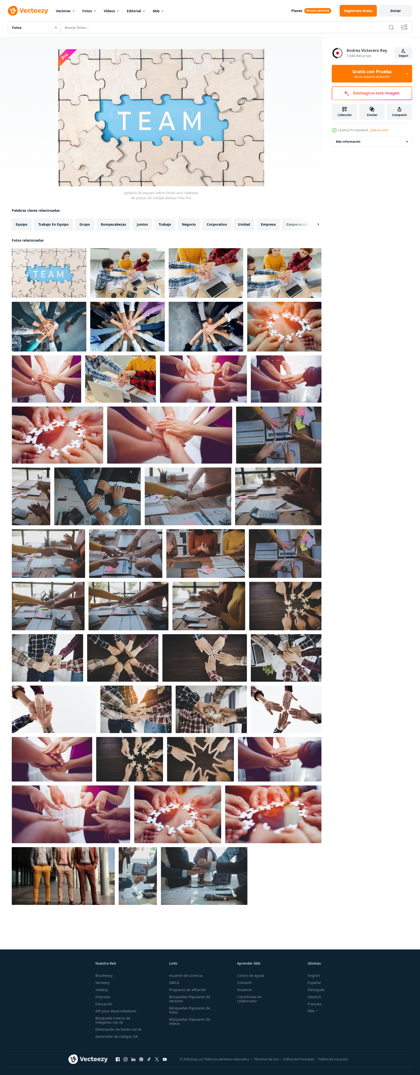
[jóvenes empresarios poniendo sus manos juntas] (285, 606)
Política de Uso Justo (333, 1059)
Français (314, 1004)
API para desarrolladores (115, 1011)
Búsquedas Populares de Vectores (189, 998)
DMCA (174, 982)
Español (314, 982)
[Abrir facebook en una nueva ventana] (118, 1059)
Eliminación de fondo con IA (118, 1029)
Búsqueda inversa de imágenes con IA (112, 1020)
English (314, 975)
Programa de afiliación (187, 989)
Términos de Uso (266, 1059)
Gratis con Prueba (372, 74)
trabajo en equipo (53, 224)
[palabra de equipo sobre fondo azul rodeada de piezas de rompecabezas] (49, 273)
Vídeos (109, 11)
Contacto (244, 982)
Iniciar (395, 10)
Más (156, 11)
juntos (142, 224)
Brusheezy (104, 975)
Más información (348, 142)
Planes (296, 10)
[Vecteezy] (28, 11)
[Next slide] (314, 224)
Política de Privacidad (298, 1059)
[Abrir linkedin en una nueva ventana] (133, 1059)
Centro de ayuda (250, 975)
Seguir (403, 56)
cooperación (297, 224)
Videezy (101, 989)
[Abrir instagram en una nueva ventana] (125, 1059)
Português (316, 989)
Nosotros (244, 989)
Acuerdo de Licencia (185, 975)
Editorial (134, 11)
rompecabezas (113, 224)
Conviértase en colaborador (249, 998)
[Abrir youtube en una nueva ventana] (165, 1059)
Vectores (63, 11)
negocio (189, 224)
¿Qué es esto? (379, 130)
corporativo (217, 224)
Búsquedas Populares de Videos (189, 1021)
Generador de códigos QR (116, 1036)
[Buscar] (391, 27)
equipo (21, 224)
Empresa (102, 996)
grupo (84, 224)
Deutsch (314, 996)
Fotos (87, 11)
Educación (103, 1004)
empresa (268, 224)
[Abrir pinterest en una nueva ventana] (141, 1059)
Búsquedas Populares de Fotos (189, 1010)
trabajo (165, 224)
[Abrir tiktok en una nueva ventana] (149, 1059)
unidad (244, 224)
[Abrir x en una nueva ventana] (157, 1059)
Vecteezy (102, 982)
